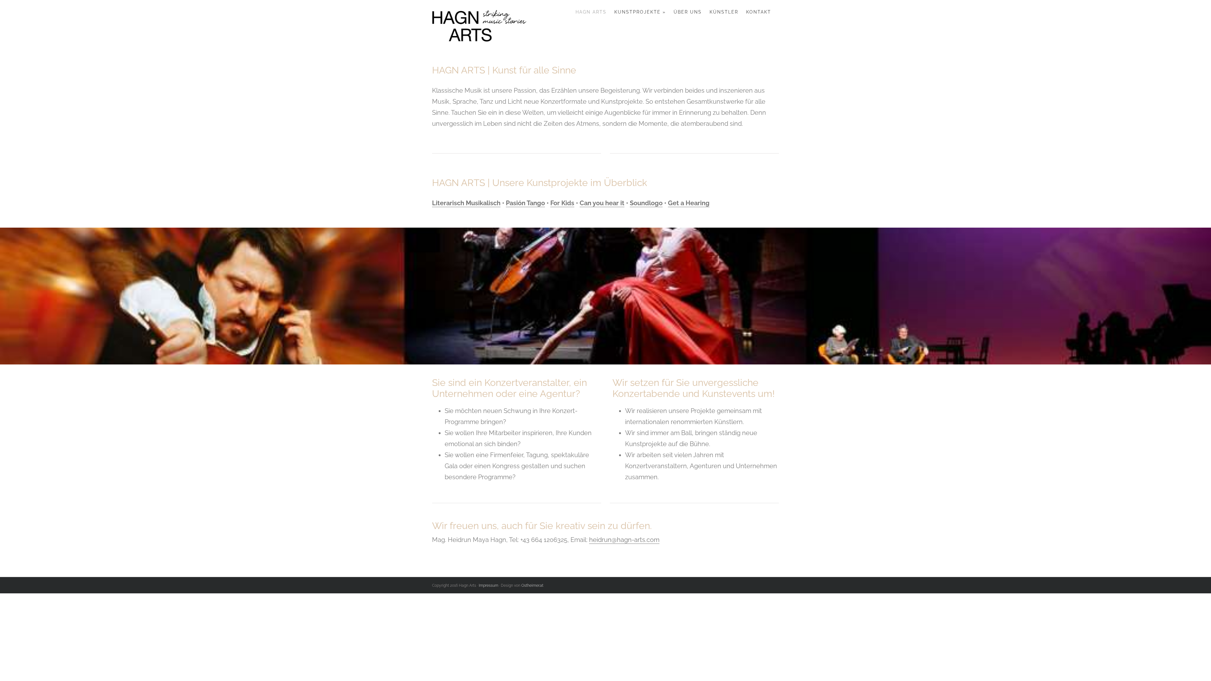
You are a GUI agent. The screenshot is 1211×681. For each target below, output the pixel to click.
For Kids (562, 203)
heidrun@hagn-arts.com (624, 540)
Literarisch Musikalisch (466, 203)
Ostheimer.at (532, 585)
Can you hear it (602, 203)
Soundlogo (646, 203)
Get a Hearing (689, 203)
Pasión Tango (525, 203)
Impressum (488, 585)
